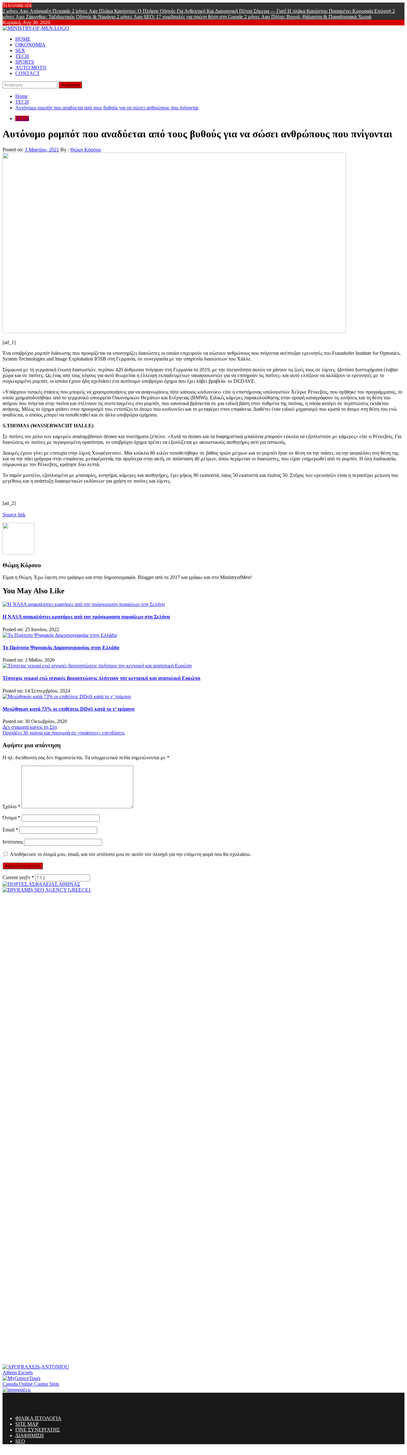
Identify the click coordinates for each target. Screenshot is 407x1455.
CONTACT (27, 73)
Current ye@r (18, 877)
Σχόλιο (11, 806)
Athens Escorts (18, 1372)
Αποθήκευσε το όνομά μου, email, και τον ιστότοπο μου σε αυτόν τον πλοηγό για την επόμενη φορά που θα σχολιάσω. (130, 854)
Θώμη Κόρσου (85, 149)
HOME (23, 39)
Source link (14, 514)
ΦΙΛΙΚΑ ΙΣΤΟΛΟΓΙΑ (38, 1418)
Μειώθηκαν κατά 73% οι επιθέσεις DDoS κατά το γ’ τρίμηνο (69, 709)
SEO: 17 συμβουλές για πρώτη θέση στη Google (180, 16)
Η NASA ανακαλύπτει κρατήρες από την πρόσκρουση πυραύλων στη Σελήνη (86, 616)
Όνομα (11, 817)
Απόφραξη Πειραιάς (37, 11)
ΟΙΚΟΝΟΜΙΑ (30, 44)
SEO (20, 1441)
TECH (22, 56)
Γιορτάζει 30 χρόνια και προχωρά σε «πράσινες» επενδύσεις (64, 732)
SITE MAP (26, 1424)
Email (10, 829)
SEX (20, 50)
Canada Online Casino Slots (31, 1384)
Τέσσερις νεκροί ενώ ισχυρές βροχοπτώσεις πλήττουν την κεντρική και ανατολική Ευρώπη (101, 678)
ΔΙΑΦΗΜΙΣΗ (29, 1435)
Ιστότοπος (13, 842)
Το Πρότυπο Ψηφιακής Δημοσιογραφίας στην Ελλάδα (61, 647)
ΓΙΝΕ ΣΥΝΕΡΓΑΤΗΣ (37, 1429)
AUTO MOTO (30, 67)
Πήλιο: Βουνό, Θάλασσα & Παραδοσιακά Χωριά (307, 16)
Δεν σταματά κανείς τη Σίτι (30, 727)
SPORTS (24, 62)
